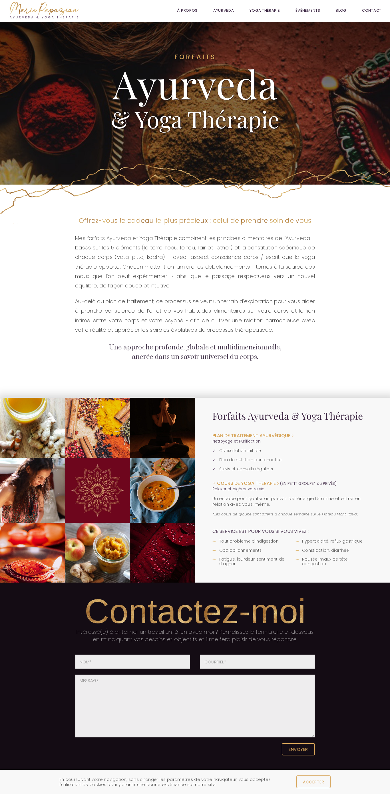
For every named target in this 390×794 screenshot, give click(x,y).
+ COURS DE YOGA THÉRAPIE (244, 483)
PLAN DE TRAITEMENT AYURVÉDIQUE (251, 435)
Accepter (313, 782)
